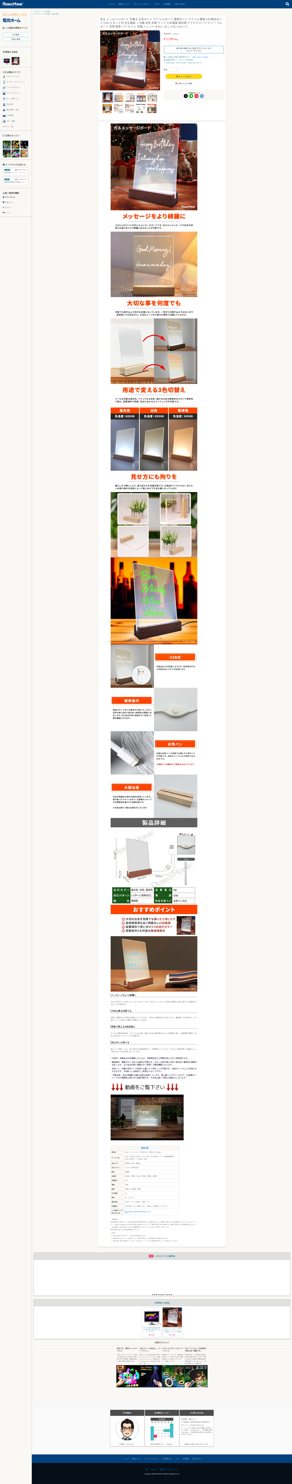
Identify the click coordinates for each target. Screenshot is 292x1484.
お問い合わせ (180, 4)
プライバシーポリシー (141, 4)
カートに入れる (185, 76)
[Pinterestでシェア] (196, 96)
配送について (124, 4)
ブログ (156, 4)
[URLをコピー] (202, 96)
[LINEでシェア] (191, 96)
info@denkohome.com (197, 1425)
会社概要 (167, 4)
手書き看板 (55, 14)
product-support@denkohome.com (139, 1211)
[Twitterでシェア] (186, 96)
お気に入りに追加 (185, 83)
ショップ (111, 4)
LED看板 (47, 11)
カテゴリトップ (38, 11)
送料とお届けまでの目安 (200, 57)
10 (171, 1294)
